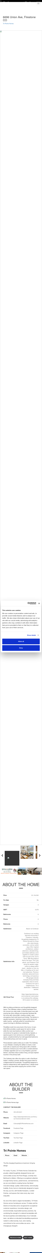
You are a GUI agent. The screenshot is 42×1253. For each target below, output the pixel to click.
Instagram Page (18, 1133)
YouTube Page (18, 1138)
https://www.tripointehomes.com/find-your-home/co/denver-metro (25, 1118)
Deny (21, 648)
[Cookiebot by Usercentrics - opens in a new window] (27, 603)
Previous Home (15, 1238)
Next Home (28, 1238)
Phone (7, 1155)
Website (24, 1155)
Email (15, 1155)
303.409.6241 (18, 1112)
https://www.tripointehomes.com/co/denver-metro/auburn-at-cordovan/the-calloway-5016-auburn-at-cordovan (30, 997)
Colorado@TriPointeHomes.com (24, 1123)
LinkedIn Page (18, 1143)
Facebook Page (18, 1128)
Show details (31, 635)
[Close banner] (39, 603)
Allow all (21, 641)
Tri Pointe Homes (8, 23)
